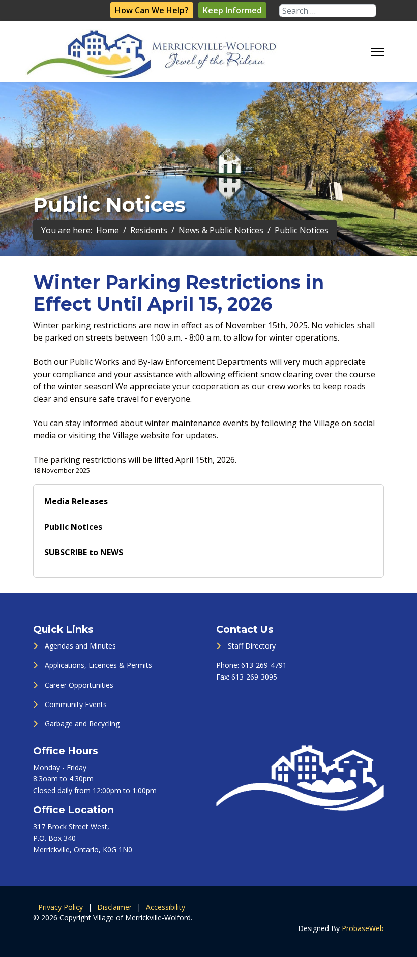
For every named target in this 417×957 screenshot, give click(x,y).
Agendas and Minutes (80, 646)
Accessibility (165, 907)
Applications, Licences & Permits (98, 665)
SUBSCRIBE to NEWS (83, 552)
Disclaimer (114, 907)
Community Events (76, 704)
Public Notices (73, 526)
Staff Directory (252, 646)
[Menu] (377, 52)
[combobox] (327, 10)
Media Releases (76, 501)
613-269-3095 (254, 677)
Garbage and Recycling (82, 723)
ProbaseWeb (363, 928)
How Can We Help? (152, 10)
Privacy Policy (60, 907)
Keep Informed (232, 10)
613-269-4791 (264, 665)
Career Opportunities (79, 685)
